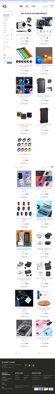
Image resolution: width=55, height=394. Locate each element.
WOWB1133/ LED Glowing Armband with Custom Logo (24, 66)
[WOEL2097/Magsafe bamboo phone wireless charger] (44, 298)
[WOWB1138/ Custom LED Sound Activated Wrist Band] (24, 85)
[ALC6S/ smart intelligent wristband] (44, 179)
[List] (52, 167)
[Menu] (44, 7)
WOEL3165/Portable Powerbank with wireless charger (44, 338)
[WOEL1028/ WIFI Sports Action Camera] (44, 25)
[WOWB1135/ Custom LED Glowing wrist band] (44, 55)
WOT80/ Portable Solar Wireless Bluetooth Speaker (24, 125)
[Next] (52, 353)
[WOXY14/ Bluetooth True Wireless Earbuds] (24, 179)
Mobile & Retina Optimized (47, 378)
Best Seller (5, 18)
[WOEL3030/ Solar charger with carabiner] (44, 115)
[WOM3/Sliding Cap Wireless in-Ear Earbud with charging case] (44, 238)
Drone (4, 32)
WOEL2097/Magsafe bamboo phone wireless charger (44, 308)
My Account (45, 1)
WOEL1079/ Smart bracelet (24, 154)
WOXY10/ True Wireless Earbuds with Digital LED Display (24, 278)
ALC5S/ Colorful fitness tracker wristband (24, 219)
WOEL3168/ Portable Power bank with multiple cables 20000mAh (44, 219)
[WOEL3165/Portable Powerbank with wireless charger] (44, 328)
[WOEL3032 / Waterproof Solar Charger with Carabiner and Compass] (44, 85)
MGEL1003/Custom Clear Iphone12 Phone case (24, 338)
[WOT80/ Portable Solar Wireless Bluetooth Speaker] (24, 115)
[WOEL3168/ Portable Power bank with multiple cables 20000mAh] (44, 208)
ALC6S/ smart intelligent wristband (44, 188)
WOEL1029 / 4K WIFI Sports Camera (24, 35)
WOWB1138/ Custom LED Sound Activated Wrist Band (24, 95)
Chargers (5, 30)
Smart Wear (6, 42)
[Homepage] (8, 6)
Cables (4, 25)
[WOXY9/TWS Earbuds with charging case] (44, 268)
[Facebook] (26, 365)
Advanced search (26, 378)
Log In (51, 1)
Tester (4, 44)
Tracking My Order (36, 1)
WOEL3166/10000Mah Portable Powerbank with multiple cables (24, 249)
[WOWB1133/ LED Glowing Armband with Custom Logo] (24, 55)
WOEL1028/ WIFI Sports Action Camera (44, 35)
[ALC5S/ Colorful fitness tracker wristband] (24, 208)
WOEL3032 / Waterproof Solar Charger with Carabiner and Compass (44, 95)
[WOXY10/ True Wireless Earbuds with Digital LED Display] (24, 268)
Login (25, 380)
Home (2, 11)
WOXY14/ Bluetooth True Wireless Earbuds (24, 189)
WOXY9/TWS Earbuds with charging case (44, 278)
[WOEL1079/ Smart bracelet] (24, 145)
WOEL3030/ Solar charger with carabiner (44, 125)
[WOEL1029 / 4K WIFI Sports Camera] (24, 25)
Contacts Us (26, 1)
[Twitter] (29, 365)
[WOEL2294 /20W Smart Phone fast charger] (24, 298)
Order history (26, 375)
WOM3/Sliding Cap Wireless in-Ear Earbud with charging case (44, 249)
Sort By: (16, 167)
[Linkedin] (33, 365)
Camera (5, 28)
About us (17, 375)
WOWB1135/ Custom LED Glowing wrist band (44, 66)
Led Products (6, 35)
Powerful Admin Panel (48, 375)
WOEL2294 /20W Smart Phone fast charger (24, 308)
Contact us (17, 377)
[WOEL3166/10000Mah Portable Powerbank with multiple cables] (24, 238)
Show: (43, 167)
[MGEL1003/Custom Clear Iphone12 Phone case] (24, 328)
